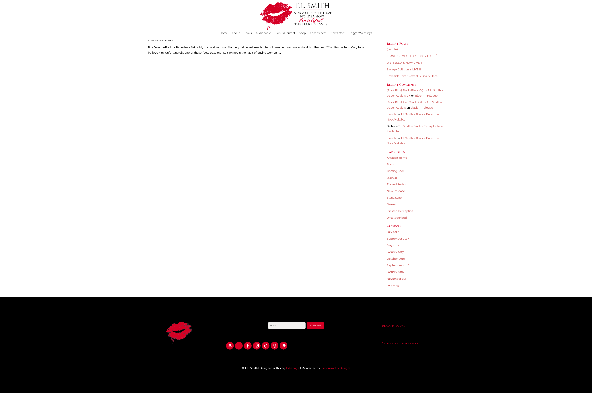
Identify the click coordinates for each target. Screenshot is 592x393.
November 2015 (397, 278)
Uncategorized (397, 217)
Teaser (391, 204)
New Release (396, 191)
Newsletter (337, 33)
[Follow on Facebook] (248, 346)
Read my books (393, 326)
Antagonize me (397, 157)
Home (224, 33)
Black (390, 164)
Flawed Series (396, 184)
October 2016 (396, 258)
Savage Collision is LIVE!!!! (404, 69)
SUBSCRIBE (315, 325)
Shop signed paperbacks (400, 343)
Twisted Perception (400, 211)
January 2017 (395, 252)
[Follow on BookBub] (239, 346)
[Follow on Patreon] (283, 346)
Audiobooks (263, 33)
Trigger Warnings (360, 33)
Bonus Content (285, 33)
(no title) (392, 49)
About (236, 33)
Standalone (394, 197)
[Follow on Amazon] (230, 346)
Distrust (392, 177)
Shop (302, 33)
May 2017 (393, 245)
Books (248, 33)
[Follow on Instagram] (257, 346)
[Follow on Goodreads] (274, 346)
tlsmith (154, 40)
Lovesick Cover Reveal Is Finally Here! (412, 76)
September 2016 (398, 265)
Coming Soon (396, 171)
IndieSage (292, 368)
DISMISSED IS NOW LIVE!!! (404, 62)
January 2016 (395, 272)
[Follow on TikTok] (265, 346)
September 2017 (398, 238)
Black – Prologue (426, 95)
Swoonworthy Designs (335, 368)
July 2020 (393, 232)
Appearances (318, 33)
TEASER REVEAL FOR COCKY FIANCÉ (412, 56)
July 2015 (393, 285)
